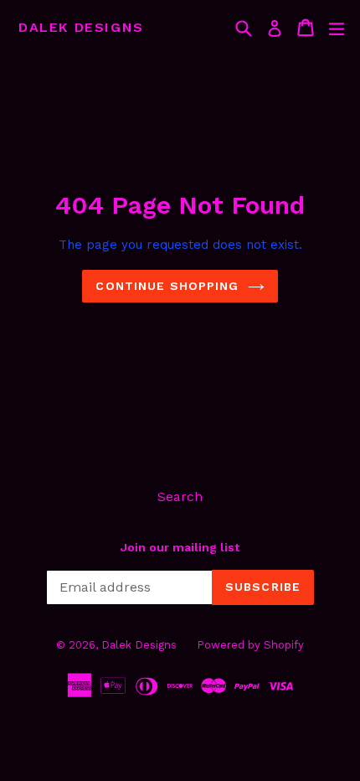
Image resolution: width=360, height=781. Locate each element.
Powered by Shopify (250, 645)
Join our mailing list (180, 547)
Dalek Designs (81, 27)
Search (180, 496)
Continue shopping (167, 285)
